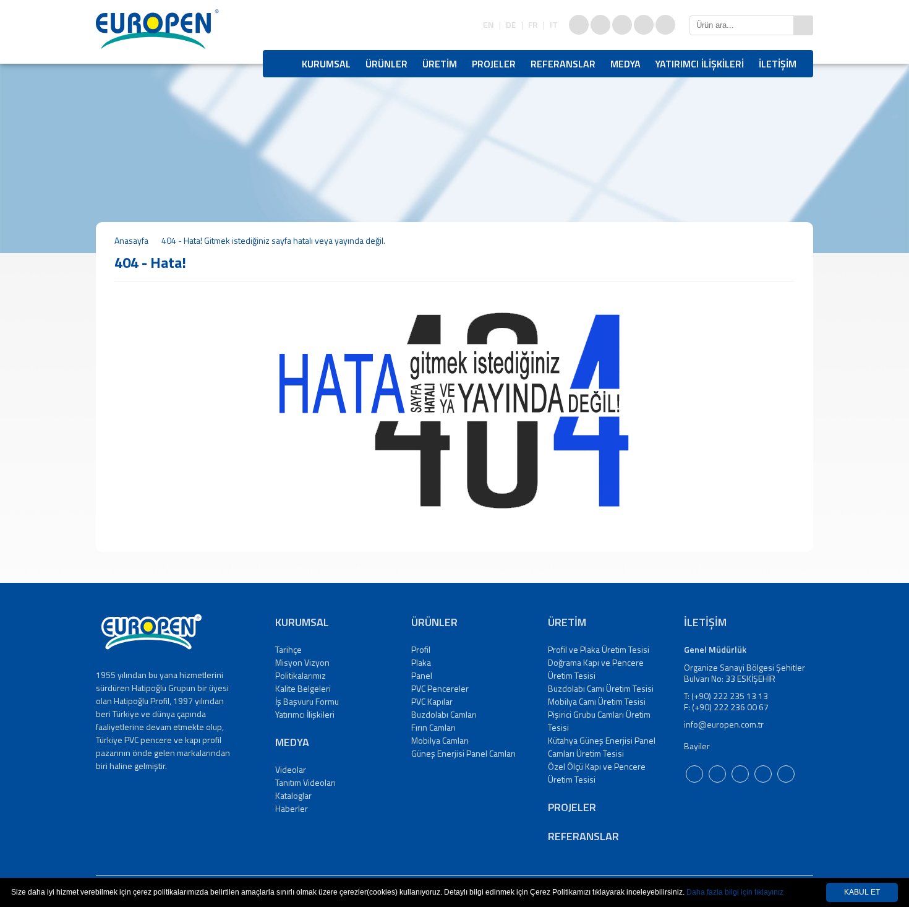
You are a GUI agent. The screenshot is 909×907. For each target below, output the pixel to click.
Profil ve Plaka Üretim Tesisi (598, 649)
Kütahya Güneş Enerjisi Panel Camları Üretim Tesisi (601, 747)
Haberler (291, 808)
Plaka (421, 662)
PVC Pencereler (440, 688)
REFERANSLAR (563, 63)
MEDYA (625, 63)
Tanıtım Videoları (305, 782)
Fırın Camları (433, 727)
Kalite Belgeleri (303, 688)
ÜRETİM (439, 63)
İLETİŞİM (777, 63)
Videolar (290, 769)
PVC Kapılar (432, 701)
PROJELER (494, 63)
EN (488, 24)
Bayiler (697, 745)
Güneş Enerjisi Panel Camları (463, 753)
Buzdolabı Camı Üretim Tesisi (601, 688)
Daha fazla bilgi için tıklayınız (734, 892)
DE (511, 24)
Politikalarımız (300, 675)
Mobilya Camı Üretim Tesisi (597, 701)
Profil (420, 649)
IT (554, 24)
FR (533, 24)
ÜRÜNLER (386, 63)
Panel (421, 675)
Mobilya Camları (440, 740)
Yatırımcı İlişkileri (305, 714)
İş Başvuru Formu (307, 701)
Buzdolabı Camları (444, 714)
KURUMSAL (326, 63)
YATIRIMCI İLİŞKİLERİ (699, 63)
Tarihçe (288, 649)
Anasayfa (131, 240)
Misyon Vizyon (302, 662)
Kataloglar (293, 795)
